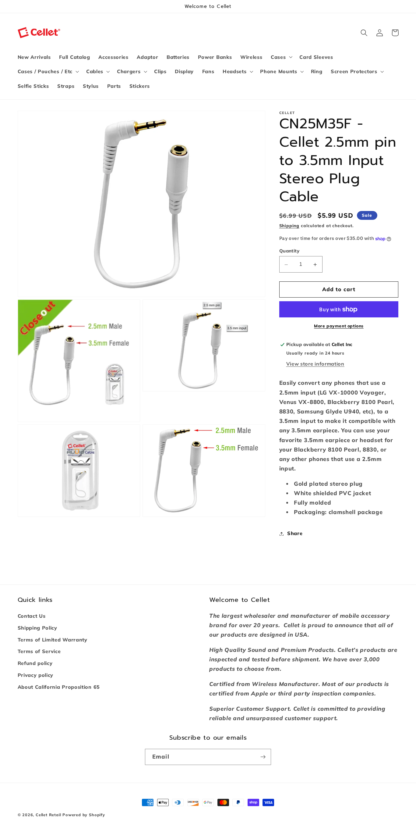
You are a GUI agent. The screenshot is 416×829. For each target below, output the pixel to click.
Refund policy (35, 663)
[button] (280, 57)
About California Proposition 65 (59, 687)
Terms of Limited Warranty (52, 640)
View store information (315, 364)
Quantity (289, 251)
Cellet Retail (48, 814)
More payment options (339, 326)
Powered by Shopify (83, 814)
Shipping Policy (37, 628)
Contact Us (32, 616)
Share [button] (294, 534)
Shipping (289, 225)
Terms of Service (39, 651)
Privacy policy (36, 675)
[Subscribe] (263, 757)
